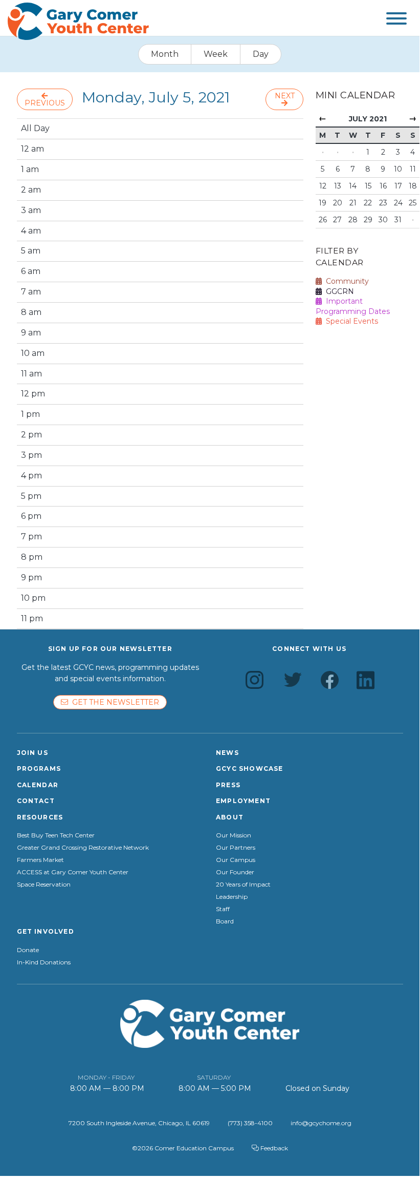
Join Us (32, 752)
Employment (243, 801)
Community (345, 281)
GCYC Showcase (249, 768)
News (227, 752)
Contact (36, 801)
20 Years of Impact (243, 884)
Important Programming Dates (353, 306)
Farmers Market (40, 860)
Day (261, 54)
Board (225, 921)
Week (216, 54)
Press (228, 785)
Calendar (38, 785)
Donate (28, 950)
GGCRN (338, 291)
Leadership (232, 896)
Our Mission (233, 835)
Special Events (350, 321)
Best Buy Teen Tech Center (56, 835)
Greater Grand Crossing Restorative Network (83, 847)
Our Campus (235, 860)
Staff (223, 909)
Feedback (273, 1148)
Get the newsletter (113, 702)
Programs (39, 768)
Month (165, 54)
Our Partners (235, 847)
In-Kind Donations (44, 962)
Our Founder (235, 872)
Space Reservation (44, 884)
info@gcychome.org (321, 1123)
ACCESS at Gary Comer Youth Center (72, 872)
